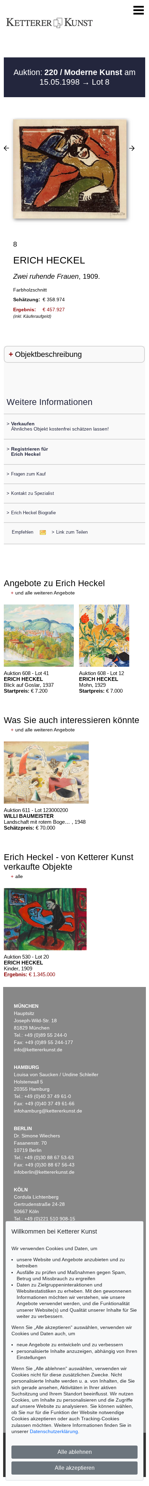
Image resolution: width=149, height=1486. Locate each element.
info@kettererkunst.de (38, 1049)
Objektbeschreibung (48, 354)
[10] (131, 148)
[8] (6, 148)
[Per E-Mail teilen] (41, 532)
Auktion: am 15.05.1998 (74, 77)
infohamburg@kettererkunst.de (48, 1111)
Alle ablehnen (75, 1452)
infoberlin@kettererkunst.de (44, 1172)
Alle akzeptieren (75, 1468)
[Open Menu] (138, 10)
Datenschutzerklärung (54, 1431)
